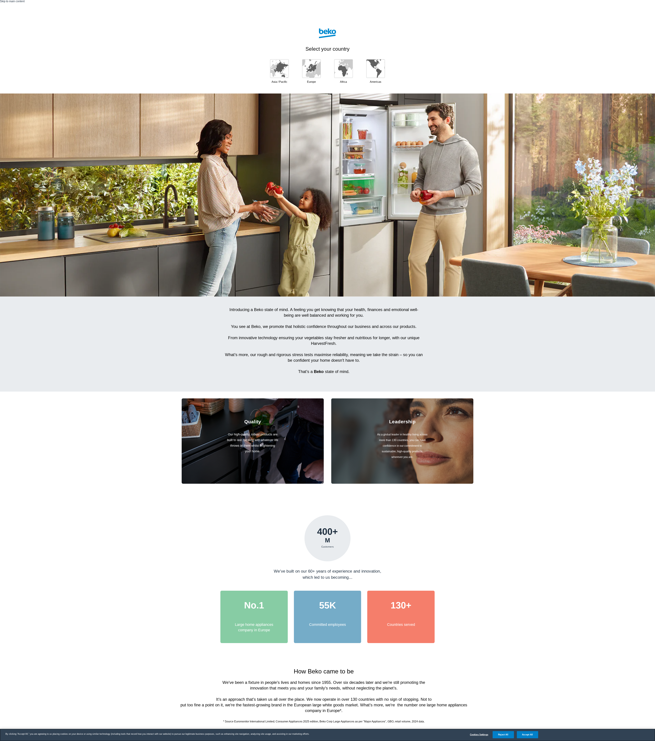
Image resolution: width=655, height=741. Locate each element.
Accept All (527, 734)
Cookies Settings (479, 734)
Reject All (503, 734)
